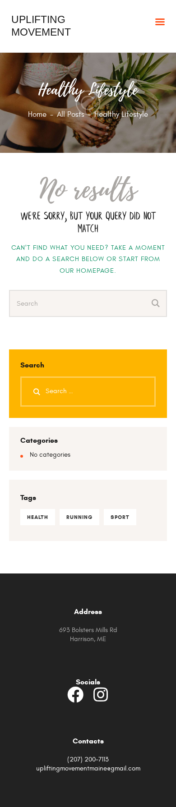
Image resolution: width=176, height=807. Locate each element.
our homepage (87, 271)
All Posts (70, 114)
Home (37, 114)
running (79, 517)
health (37, 517)
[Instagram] (101, 695)
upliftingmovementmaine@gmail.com (88, 768)
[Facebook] (75, 695)
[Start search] (156, 304)
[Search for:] (88, 391)
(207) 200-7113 (88, 759)
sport (120, 517)
